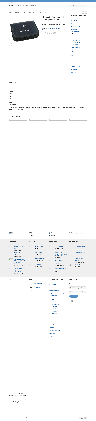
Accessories (73, 20)
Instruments (73, 58)
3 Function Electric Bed (54, 233)
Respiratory (73, 69)
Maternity (72, 63)
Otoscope (75, 44)
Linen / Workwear (75, 61)
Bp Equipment (75, 31)
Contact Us (33, 5)
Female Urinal (32, 233)
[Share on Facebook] (44, 33)
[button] (10, 44)
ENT (74, 36)
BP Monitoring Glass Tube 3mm (76, 233)
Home (19, 5)
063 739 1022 (36, 287)
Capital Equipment (75, 26)
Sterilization (73, 72)
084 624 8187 (11, 1)
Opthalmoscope (77, 42)
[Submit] (86, 6)
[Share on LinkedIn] (54, 33)
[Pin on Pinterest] (52, 33)
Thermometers (75, 51)
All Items (49, 28)
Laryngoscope (76, 40)
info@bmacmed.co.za (34, 290)
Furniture (72, 55)
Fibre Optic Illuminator (78, 38)
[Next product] (83, 12)
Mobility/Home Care (75, 66)
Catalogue (85, 1)
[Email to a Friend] (49, 33)
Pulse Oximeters (76, 47)
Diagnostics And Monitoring (25, 12)
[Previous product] (86, 12)
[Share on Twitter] (46, 33)
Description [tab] (12, 82)
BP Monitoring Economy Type (16, 233)
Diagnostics (42, 12)
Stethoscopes (75, 49)
